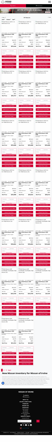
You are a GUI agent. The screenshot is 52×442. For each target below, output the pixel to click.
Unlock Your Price (9, 64)
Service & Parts (25, 416)
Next (9, 370)
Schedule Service (25, 418)
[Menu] (49, 2)
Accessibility (13, 432)
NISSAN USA (25, 405)
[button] (3, 383)
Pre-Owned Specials (25, 413)
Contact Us (6, 432)
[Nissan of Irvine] (6, 2)
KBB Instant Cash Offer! (9, 60)
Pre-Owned (25, 410)
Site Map (27, 432)
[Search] (38, 421)
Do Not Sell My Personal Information (40, 432)
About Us (25, 399)
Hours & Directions (25, 401)
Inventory (25, 407)
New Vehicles (25, 409)
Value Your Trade (9, 67)
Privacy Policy (9, 54)
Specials (25, 414)
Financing (25, 403)
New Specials (25, 412)
